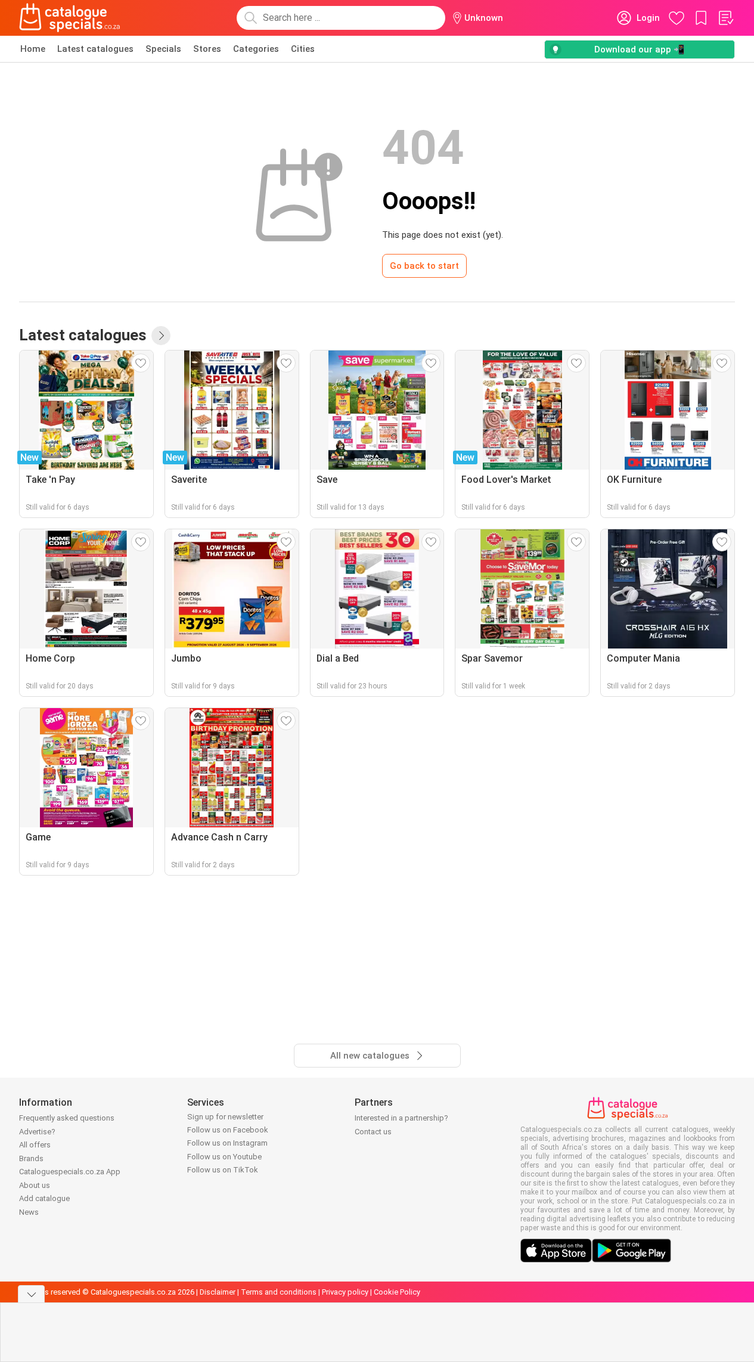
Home (32, 49)
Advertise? (37, 1131)
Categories (256, 49)
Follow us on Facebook (227, 1129)
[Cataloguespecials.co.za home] (69, 18)
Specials (163, 49)
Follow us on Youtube (224, 1156)
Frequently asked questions (66, 1117)
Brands (31, 1158)
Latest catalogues (95, 49)
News (29, 1212)
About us (34, 1185)
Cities (303, 49)
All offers (35, 1144)
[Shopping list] (725, 17)
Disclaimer (217, 1291)
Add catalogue (44, 1198)
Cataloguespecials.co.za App (69, 1171)
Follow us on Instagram (227, 1142)
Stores (207, 49)
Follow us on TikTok (222, 1169)
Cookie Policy (397, 1291)
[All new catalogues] (160, 335)
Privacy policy (345, 1291)
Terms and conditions (279, 1291)
